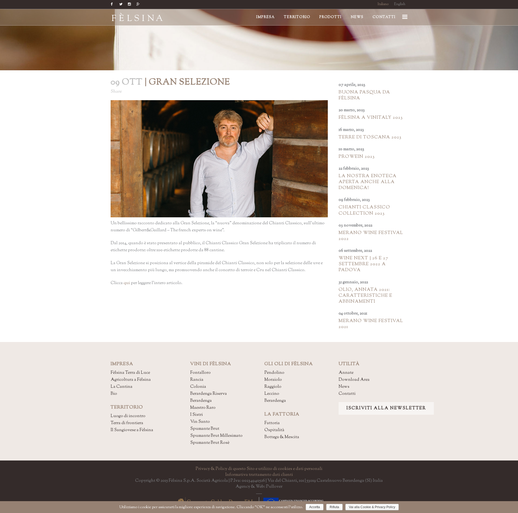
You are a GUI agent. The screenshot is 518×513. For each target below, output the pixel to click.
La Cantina (121, 387)
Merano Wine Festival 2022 (371, 236)
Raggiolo (272, 387)
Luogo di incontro (128, 416)
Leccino (271, 394)
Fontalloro (200, 373)
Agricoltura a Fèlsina (131, 380)
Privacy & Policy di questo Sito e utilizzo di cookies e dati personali (259, 469)
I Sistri (196, 415)
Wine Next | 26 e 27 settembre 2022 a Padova (363, 264)
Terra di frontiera (127, 423)
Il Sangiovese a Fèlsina (132, 430)
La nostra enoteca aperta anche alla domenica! (368, 182)
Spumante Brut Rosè (209, 443)
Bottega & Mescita (281, 437)
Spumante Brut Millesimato (216, 436)
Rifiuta (334, 507)
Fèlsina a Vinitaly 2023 (371, 117)
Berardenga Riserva (208, 394)
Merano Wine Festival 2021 (371, 324)
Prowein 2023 (357, 156)
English (399, 4)
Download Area (354, 380)
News (344, 387)
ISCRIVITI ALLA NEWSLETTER (386, 408)
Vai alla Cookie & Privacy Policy (372, 507)
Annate (346, 373)
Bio (114, 394)
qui (127, 283)
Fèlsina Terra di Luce (130, 373)
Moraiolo (273, 380)
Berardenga (201, 401)
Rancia (196, 380)
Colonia (198, 387)
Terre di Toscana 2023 (370, 137)
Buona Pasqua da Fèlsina (364, 95)
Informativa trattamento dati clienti (259, 475)
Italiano (383, 4)
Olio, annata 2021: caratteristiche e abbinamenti (365, 296)
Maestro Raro (203, 408)
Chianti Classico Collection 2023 (364, 210)
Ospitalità (274, 430)
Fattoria (272, 423)
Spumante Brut (204, 429)
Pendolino (274, 373)
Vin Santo (200, 422)
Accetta (314, 507)
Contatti (347, 394)
